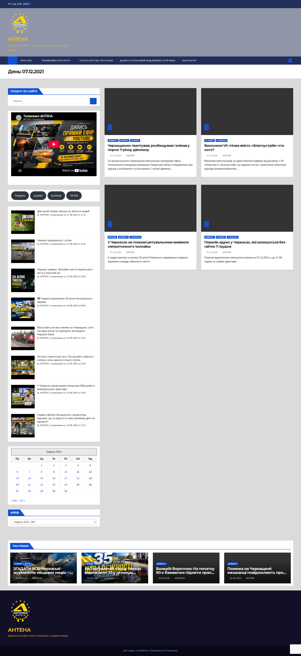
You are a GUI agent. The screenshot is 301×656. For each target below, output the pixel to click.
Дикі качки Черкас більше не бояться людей (63, 211)
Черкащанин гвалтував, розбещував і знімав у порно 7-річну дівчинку (149, 147)
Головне (18, 564)
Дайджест (113, 140)
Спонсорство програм (96, 60)
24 (65, 484)
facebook (56, 195)
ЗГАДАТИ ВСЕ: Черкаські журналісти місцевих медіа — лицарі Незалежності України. (42, 572)
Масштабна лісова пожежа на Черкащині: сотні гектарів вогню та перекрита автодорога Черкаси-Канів (65, 331)
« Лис (14, 500)
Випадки (112, 237)
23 (53, 484)
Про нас (27, 60)
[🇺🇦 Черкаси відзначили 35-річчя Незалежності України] (23, 309)
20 (17, 484)
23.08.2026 (164, 578)
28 (29, 491)
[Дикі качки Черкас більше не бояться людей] (23, 222)
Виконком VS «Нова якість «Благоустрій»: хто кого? (244, 147)
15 (41, 478)
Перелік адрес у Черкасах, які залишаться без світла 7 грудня (244, 244)
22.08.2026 (236, 578)
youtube (38, 195)
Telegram (20, 195)
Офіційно (135, 140)
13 (17, 478)
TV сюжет (209, 140)
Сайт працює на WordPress (136, 650)
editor (131, 156)
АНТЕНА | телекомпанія (51, 215)
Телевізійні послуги (56, 60)
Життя (27, 564)
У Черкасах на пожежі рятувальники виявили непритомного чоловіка (148, 244)
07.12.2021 (116, 156)
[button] (285, 60)
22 (41, 484)
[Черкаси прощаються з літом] (23, 251)
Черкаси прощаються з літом (54, 240)
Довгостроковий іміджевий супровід (147, 60)
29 (41, 491)
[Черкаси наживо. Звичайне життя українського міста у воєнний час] (23, 280)
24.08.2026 (22, 578)
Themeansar (171, 650)
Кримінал (124, 140)
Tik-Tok (74, 195)
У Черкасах (222, 140)
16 (53, 478)
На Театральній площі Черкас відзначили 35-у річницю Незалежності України (113, 572)
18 (78, 478)
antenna (37, 578)
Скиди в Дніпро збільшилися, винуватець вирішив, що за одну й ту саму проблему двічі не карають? (66, 418)
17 (65, 478)
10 (65, 472)
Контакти (189, 60)
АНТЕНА (18, 39)
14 (29, 478)
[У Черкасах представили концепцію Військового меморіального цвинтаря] (23, 396)
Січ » (22, 500)
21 (29, 484)
